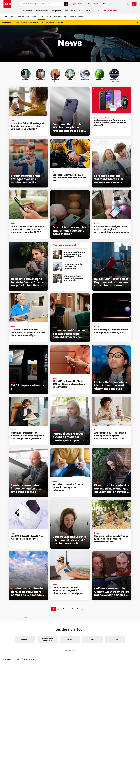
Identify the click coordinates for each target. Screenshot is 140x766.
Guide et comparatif (77, 17)
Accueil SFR (7, 4)
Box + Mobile (70, 11)
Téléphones (56, 11)
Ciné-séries (31, 17)
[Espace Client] (134, 4)
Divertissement (60, 17)
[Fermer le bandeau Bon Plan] (137, 22)
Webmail (128, 4)
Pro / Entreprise (93, 4)
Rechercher (66, 4)
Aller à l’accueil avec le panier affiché (122, 4)
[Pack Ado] (111, 111)
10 (77, 609)
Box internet (27, 11)
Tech (41, 17)
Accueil (21, 17)
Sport (49, 17)
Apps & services (78, 4)
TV (98, 11)
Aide (104, 4)
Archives (7, 659)
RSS (35, 659)
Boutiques (113, 4)
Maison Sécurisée (85, 11)
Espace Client (134, 3)
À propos (26, 659)
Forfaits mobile (42, 11)
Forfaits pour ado (110, 11)
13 (82, 609)
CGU (17, 659)
